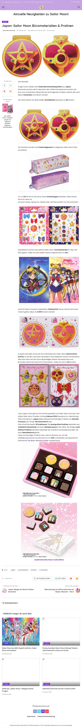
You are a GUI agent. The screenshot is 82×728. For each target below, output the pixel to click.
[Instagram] (76, 2)
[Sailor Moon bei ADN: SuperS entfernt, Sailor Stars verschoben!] (21, 631)
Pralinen (34, 570)
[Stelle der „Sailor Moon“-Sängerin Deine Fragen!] (21, 672)
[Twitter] (74, 2)
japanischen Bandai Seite (35, 438)
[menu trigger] (4, 7)
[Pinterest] (4, 91)
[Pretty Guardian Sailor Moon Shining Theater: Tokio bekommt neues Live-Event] (61, 631)
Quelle (37, 560)
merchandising (23, 570)
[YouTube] (79, 2)
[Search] (79, 7)
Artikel (5, 21)
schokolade (43, 570)
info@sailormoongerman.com (13, 2)
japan (13, 570)
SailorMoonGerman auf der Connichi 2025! (58, 689)
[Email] (10, 91)
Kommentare (51, 30)
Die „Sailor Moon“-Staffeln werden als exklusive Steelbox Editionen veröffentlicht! (7, 121)
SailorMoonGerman (9, 30)
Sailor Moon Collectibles (53, 560)
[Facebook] (72, 2)
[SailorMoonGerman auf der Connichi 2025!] (61, 672)
